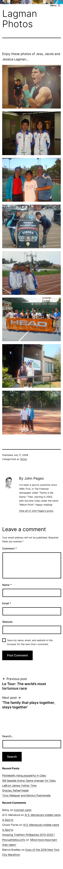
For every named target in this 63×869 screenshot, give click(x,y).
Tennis (23, 459)
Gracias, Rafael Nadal (15, 790)
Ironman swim (23, 810)
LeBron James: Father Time (19, 785)
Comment (9, 548)
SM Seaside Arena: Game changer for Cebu (29, 780)
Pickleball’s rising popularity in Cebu (24, 775)
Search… (7, 736)
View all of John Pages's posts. (36, 510)
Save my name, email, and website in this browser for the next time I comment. (30, 642)
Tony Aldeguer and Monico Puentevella (26, 795)
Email (6, 603)
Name (7, 584)
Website (7, 621)
